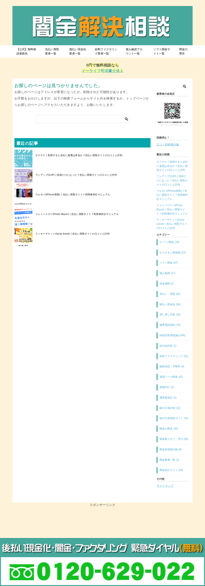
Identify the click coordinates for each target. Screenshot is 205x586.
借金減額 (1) (167, 283)
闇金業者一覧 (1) (169, 459)
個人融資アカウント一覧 (134, 51)
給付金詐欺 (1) (168, 345)
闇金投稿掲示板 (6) (171, 449)
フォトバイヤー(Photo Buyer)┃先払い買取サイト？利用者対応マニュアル (77, 214)
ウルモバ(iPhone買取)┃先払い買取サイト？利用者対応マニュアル (72, 194)
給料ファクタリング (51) (174, 356)
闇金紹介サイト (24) (171, 470)
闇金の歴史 (183, 51)
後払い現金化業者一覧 (77, 51)
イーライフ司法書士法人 (103, 71)
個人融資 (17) (167, 273)
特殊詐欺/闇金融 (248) (172, 335)
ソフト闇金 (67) (169, 262)
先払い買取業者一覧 (52, 51)
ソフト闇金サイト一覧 (161, 51)
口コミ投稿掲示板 (168, 144)
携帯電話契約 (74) (170, 324)
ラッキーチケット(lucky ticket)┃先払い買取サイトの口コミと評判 (72, 233)
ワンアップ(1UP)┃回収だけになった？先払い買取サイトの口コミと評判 (76, 175)
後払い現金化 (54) (170, 304)
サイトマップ (165, 485)
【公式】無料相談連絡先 (26, 51)
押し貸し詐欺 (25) (170, 314)
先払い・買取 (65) (170, 293)
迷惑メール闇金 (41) (171, 376)
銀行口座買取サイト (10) (174, 418)
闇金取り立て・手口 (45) (174, 439)
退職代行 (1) (167, 387)
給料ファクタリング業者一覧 (106, 51)
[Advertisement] (102, 535)
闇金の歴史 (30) (169, 428)
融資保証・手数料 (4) (172, 366)
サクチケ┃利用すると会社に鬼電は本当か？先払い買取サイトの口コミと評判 (78, 155)
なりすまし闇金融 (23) (173, 252)
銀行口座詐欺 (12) (170, 407)
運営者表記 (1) (168, 397)
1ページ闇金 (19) (169, 242)
